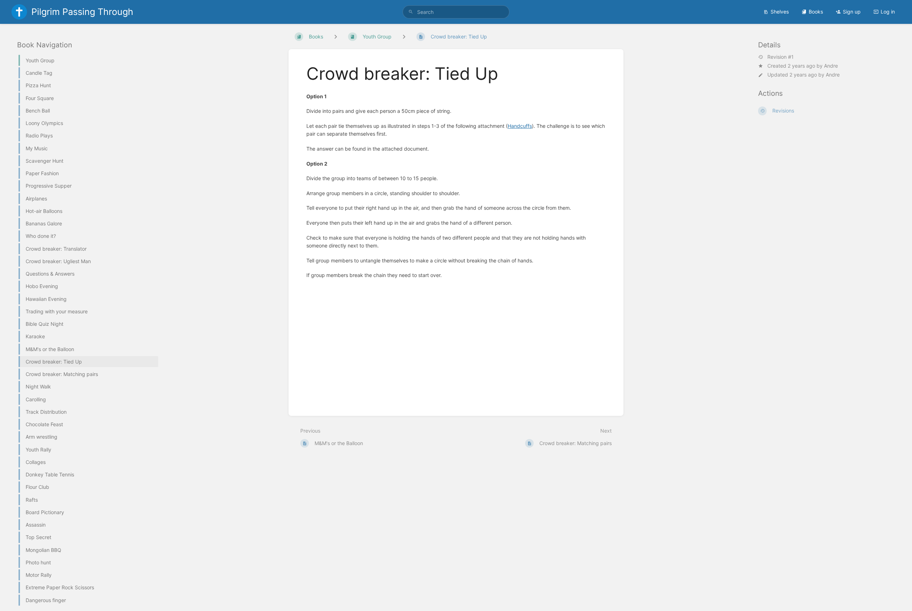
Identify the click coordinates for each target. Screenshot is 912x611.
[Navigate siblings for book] (335, 36)
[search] (456, 12)
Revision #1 (780, 57)
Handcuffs (520, 126)
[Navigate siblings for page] (404, 36)
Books (816, 12)
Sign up (852, 12)
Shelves (780, 12)
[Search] (410, 12)
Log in (888, 12)
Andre (831, 66)
